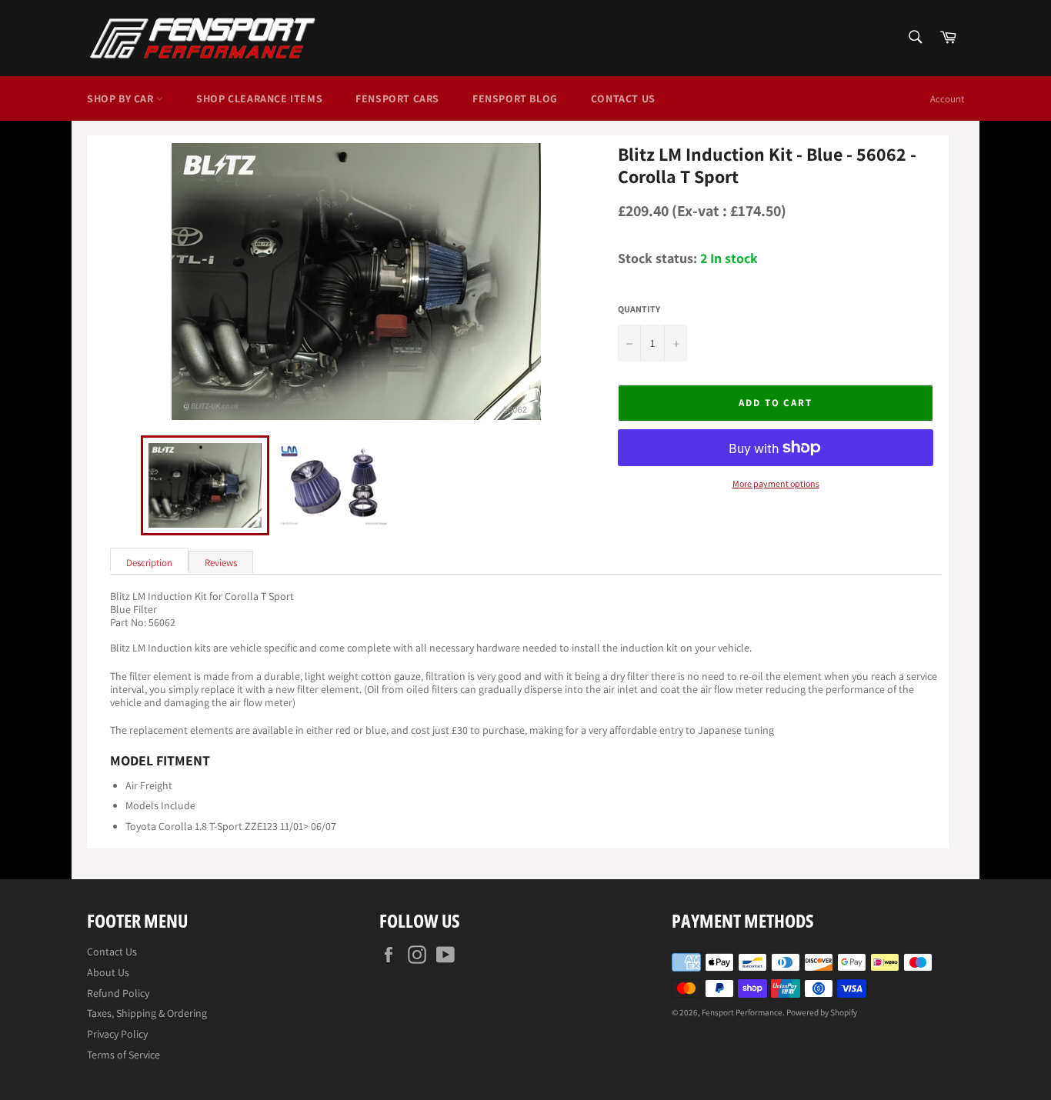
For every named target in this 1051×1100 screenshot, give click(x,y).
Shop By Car (121, 98)
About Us (108, 972)
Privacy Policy (117, 1034)
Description (149, 562)
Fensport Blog (515, 98)
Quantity (639, 309)
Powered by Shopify (821, 1012)
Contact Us (623, 98)
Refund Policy (118, 993)
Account (947, 98)
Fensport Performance (742, 1012)
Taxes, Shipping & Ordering (147, 1013)
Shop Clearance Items (259, 98)
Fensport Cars (397, 98)
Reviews (221, 562)
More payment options (775, 483)
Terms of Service (123, 1055)
